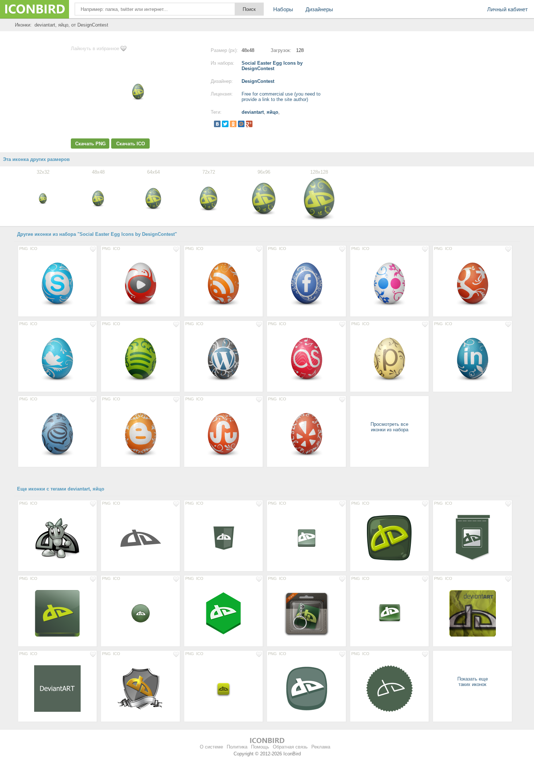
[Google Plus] (249, 124)
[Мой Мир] (241, 124)
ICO (33, 248)
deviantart (253, 112)
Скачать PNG (90, 143)
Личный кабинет (507, 9)
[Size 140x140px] (472, 613)
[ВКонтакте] (217, 124)
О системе (211, 747)
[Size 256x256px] (57, 537)
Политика (237, 747)
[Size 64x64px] (223, 537)
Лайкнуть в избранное (95, 48)
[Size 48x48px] (306, 537)
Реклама (320, 747)
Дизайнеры (319, 9)
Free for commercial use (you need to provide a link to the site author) (281, 96)
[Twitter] (225, 124)
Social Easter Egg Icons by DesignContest (272, 65)
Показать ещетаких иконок (472, 681)
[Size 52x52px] (223, 688)
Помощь (260, 747)
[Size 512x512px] (57, 688)
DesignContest (258, 81)
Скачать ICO (130, 143)
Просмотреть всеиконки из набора (389, 426)
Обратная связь (290, 747)
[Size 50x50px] (140, 613)
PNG (23, 248)
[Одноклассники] (233, 124)
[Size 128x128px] (57, 283)
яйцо (272, 112)
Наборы (283, 9)
